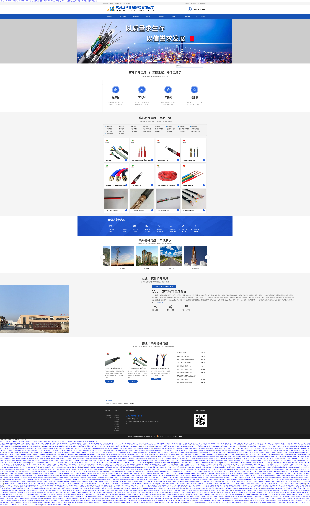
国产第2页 (228, 450)
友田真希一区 (155, 454)
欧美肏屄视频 (199, 446)
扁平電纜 (182, 126)
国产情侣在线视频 (273, 460)
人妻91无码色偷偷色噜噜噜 (197, 488)
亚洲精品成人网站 (259, 484)
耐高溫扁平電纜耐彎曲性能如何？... (187, 376)
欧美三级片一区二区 (229, 465)
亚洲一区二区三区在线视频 (90, 469)
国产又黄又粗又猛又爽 (172, 471)
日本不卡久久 (33, 463)
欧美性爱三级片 (298, 450)
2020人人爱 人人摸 (277, 479)
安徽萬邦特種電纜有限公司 (139, 436)
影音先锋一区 (285, 473)
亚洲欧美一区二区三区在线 (293, 460)
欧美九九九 (28, 460)
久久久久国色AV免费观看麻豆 (264, 479)
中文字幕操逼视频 (228, 460)
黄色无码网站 (158, 498)
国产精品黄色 (81, 448)
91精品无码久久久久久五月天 (38, 450)
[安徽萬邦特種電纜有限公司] (130, 8)
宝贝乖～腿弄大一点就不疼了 (24, 444)
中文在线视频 (59, 465)
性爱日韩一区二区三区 (219, 494)
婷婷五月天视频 (248, 490)
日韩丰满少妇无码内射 (14, 490)
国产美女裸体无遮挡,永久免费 (131, 479)
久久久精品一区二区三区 (169, 473)
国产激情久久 (136, 471)
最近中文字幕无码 (115, 486)
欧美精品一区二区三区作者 (25, 492)
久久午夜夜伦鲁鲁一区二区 (26, 454)
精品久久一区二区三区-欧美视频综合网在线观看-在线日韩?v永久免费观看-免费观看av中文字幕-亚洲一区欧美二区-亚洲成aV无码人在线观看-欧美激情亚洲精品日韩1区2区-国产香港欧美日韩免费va (49, 1)
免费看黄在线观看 (276, 467)
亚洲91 (1, 481)
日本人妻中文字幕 (132, 500)
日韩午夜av (289, 456)
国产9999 (60, 505)
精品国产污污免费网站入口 (230, 446)
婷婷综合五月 (291, 494)
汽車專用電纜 (195, 129)
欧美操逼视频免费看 (261, 473)
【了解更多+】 (159, 302)
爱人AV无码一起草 (285, 481)
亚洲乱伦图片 (265, 488)
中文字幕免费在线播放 (84, 465)
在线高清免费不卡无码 (177, 488)
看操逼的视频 (281, 475)
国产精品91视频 (236, 481)
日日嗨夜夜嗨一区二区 (274, 486)
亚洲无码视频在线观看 (13, 500)
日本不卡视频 (78, 467)
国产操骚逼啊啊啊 (267, 475)
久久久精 (7, 469)
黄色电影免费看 (79, 469)
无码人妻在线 (37, 500)
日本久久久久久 (120, 498)
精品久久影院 (164, 502)
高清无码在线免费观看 (189, 473)
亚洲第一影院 (17, 473)
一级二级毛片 (91, 460)
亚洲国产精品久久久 (5, 458)
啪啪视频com (259, 486)
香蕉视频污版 (181, 484)
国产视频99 (187, 488)
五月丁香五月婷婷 (89, 496)
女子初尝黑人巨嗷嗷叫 (57, 477)
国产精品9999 (37, 502)
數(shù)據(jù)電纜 (184, 129)
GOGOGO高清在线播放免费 (180, 467)
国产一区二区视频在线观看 (27, 494)
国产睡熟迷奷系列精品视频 (44, 477)
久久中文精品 (238, 465)
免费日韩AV (297, 448)
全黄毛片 (303, 484)
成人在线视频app (221, 450)
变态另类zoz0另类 (98, 498)
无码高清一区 (220, 477)
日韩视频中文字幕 (156, 486)
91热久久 (88, 500)
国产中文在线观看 (78, 486)
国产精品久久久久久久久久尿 (59, 479)
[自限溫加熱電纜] (152, 185)
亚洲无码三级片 (54, 488)
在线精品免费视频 (148, 488)
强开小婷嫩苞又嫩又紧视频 (221, 500)
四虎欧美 (252, 454)
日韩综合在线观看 (295, 496)
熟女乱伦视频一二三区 (43, 471)
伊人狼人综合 (296, 465)
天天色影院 (16, 454)
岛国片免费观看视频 (21, 448)
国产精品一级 (148, 454)
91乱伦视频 (72, 500)
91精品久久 (99, 467)
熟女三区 (150, 467)
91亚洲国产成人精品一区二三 (101, 494)
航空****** (173, 268)
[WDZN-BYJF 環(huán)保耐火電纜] (126, 185)
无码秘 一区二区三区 (57, 496)
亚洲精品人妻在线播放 (138, 444)
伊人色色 (307, 456)
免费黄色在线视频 (229, 452)
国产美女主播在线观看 (208, 473)
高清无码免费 (75, 473)
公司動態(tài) (108, 415)
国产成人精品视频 (190, 456)
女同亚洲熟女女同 (35, 469)
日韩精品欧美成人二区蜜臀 (260, 496)
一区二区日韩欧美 (128, 444)
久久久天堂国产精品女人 (195, 463)
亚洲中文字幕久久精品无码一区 (242, 502)
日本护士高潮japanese (226, 481)
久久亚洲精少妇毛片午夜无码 (171, 479)
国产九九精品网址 (108, 473)
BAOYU (211, 463)
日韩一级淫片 (39, 475)
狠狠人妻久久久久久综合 (87, 498)
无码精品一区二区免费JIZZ (158, 475)
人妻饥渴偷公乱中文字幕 (139, 502)
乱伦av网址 (226, 502)
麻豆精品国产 (153, 460)
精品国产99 (176, 452)
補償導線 (121, 133)
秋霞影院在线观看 (160, 494)
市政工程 (148, 268)
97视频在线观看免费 (257, 450)
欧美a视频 (126, 465)
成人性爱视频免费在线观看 (251, 446)
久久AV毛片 (5, 496)
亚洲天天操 (113, 492)
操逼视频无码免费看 (31, 486)
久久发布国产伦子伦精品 (70, 481)
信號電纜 (109, 129)
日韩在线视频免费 (203, 460)
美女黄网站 (237, 494)
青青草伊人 (38, 494)
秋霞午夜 (214, 496)
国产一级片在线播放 (37, 498)
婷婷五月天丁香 (244, 481)
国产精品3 (174, 494)
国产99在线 (123, 481)
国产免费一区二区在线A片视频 (97, 450)
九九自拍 (171, 465)
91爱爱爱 (253, 463)
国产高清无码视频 (305, 496)
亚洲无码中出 (281, 446)
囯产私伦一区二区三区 (59, 448)
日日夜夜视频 (290, 452)
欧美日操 (251, 452)
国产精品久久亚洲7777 (244, 448)
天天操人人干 (91, 463)
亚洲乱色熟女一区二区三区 (166, 490)
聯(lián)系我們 (203, 3)
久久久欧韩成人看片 (68, 486)
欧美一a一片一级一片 (166, 488)
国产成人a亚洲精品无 (295, 484)
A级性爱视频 (205, 463)
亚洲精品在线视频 (137, 467)
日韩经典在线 (168, 448)
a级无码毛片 (48, 496)
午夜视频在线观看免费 (80, 454)
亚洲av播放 (39, 448)
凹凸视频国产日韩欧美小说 (289, 479)
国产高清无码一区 (286, 500)
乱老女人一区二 (282, 460)
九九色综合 (129, 471)
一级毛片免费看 (220, 490)
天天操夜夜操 (45, 488)
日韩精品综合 (142, 450)
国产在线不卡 (233, 473)
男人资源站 (7, 479)
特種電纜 (194, 126)
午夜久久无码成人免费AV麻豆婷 (59, 467)
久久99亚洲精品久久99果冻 (269, 477)
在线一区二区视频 (141, 500)
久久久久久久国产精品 (232, 463)
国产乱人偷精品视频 (16, 450)
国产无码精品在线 (57, 494)
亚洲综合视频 (161, 460)
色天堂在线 (220, 446)
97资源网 (112, 500)
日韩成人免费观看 (229, 494)
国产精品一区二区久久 (50, 463)
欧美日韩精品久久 (54, 471)
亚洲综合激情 (229, 488)
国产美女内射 (229, 498)
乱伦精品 (294, 446)
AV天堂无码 (131, 463)
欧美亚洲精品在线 (76, 498)
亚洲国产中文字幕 (166, 486)
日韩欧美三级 (13, 444)
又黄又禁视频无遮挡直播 (231, 496)
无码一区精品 (214, 471)
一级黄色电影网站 (8, 473)
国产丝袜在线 (12, 448)
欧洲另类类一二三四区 (297, 458)
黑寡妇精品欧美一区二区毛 (150, 492)
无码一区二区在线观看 (14, 456)
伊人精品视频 (228, 490)
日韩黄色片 (100, 469)
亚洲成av (214, 450)
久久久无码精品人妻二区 (27, 473)
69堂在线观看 (153, 456)
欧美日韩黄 (221, 471)
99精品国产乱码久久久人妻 (166, 467)
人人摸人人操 (157, 488)
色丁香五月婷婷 (68, 477)
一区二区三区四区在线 (133, 456)
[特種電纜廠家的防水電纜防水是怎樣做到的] (161, 352)
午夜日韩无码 (117, 475)
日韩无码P (248, 463)
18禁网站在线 (230, 456)
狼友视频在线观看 (4, 444)
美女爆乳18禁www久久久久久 (264, 463)
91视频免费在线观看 (108, 448)
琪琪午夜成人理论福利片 (247, 477)
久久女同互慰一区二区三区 (88, 492)
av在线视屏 (216, 475)
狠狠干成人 (148, 444)
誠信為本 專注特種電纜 (164, 286)
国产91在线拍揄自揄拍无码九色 (205, 465)
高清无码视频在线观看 (224, 475)
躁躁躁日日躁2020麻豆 (240, 471)
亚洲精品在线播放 (81, 502)
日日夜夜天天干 (132, 494)
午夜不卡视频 (232, 500)
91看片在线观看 (100, 492)
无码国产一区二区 (18, 477)
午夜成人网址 (169, 475)
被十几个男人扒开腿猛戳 (147, 446)
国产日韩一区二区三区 (9, 484)
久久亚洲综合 (288, 498)
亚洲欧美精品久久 (131, 454)
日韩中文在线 (267, 481)
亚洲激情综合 (205, 479)
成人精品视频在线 (45, 502)
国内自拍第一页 (17, 467)
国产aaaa (209, 481)
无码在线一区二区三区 (7, 467)
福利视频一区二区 (197, 498)
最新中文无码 (168, 469)
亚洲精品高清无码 (102, 471)
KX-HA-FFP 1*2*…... (183, 356)
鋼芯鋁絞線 (110, 133)
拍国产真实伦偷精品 (161, 471)
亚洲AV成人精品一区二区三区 (267, 494)
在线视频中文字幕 (191, 481)
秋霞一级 (278, 494)
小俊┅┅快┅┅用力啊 (295, 473)
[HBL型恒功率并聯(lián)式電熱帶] (152, 160)
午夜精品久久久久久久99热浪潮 (102, 502)
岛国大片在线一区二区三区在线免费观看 (261, 500)
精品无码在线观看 (211, 477)
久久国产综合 (70, 467)
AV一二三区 (7, 486)
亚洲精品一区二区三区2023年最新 (200, 492)
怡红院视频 (276, 492)
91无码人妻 (287, 477)
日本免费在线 (80, 444)
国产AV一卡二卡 (164, 496)
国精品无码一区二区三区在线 (168, 481)
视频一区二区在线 (40, 456)
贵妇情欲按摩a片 (114, 494)
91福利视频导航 (179, 477)
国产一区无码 (219, 502)
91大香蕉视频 (241, 446)
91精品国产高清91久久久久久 (94, 484)
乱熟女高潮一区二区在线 (248, 475)
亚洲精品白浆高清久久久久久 (158, 450)
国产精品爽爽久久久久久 (273, 465)
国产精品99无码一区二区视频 (150, 484)
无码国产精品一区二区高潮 (269, 450)
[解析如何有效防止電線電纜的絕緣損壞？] (114, 352)
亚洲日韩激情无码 (242, 486)
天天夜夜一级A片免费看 (34, 467)
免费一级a (226, 477)
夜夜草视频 (13, 446)
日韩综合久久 (3, 500)
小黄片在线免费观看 (177, 448)
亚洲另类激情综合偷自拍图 (50, 475)
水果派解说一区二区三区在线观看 (158, 477)
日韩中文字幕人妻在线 (163, 484)
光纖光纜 (157, 131)
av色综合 (100, 456)
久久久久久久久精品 (224, 479)
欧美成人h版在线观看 (300, 452)
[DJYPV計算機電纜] (204, 210)
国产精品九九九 (132, 458)
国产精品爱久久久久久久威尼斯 (148, 471)
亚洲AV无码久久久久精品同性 (136, 490)
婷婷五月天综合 (302, 481)
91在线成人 (62, 458)
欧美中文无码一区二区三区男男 (204, 496)
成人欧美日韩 (284, 494)
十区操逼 (61, 471)
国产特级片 (218, 456)
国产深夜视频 (92, 479)
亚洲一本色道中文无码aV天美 (183, 444)
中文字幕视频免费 (123, 467)
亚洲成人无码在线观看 (179, 490)
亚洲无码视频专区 (211, 454)
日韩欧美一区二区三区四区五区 (122, 473)
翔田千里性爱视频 (49, 444)
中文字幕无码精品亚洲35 (297, 500)
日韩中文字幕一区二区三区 (273, 456)
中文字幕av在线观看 (67, 473)
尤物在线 (148, 450)
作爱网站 (136, 481)
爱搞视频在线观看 (233, 486)
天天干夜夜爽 (212, 490)
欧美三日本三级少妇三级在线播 (241, 488)
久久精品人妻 (258, 444)
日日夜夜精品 (69, 458)
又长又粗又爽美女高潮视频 (70, 456)
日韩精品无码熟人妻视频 (238, 450)
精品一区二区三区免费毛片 (77, 496)
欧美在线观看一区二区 (68, 469)
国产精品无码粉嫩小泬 (96, 490)
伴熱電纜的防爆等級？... (184, 379)
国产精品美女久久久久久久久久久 (175, 492)
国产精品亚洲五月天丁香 (112, 452)
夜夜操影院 (305, 502)
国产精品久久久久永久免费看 (132, 460)
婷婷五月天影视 (283, 452)
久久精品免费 (270, 454)
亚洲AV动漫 (183, 452)
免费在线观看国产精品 (158, 448)
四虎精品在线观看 (237, 454)
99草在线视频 (19, 458)
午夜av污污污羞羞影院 (242, 473)
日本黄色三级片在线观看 (286, 465)
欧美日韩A (107, 492)
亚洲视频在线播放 (21, 446)
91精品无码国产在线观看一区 (33, 452)
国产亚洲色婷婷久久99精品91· (245, 496)
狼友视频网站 (261, 467)
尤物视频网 (157, 446)
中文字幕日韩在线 (118, 479)
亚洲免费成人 (283, 490)
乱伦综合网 (124, 475)
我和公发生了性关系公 (118, 465)
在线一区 (235, 467)
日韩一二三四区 (7, 450)
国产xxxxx (107, 488)
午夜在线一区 (220, 444)
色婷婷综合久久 (63, 454)
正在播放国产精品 (278, 454)
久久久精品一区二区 (170, 444)
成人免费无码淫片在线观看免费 (90, 475)
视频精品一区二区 (53, 446)
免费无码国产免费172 (183, 494)
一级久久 (224, 456)
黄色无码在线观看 (285, 496)
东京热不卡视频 (202, 452)
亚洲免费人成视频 (202, 477)
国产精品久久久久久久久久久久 (187, 471)
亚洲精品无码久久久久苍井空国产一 (268, 446)
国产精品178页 (95, 446)
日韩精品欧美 (11, 496)
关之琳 (40, 488)
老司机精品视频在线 (205, 500)
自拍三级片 (53, 492)
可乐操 (252, 484)
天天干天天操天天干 (229, 471)
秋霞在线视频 (7, 481)
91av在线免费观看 (24, 456)
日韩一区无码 (294, 444)
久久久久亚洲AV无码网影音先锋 (79, 460)
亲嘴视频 (67, 500)
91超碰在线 (251, 444)
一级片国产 (260, 481)
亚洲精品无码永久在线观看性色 (112, 481)
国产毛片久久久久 (201, 481)
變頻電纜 (121, 131)
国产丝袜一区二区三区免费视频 (36, 496)
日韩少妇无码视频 (45, 458)
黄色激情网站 (22, 486)
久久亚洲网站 (66, 496)
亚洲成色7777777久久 (290, 469)
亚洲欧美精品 (52, 481)
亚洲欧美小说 (17, 452)
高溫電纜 (145, 126)
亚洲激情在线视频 (20, 460)
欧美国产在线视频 (261, 502)
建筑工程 (124, 268)
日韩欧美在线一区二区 (135, 469)
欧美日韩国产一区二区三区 (155, 458)
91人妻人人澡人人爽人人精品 (146, 481)
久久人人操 (252, 488)
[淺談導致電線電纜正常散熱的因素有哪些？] (137, 352)
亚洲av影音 (263, 454)
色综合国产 (46, 446)
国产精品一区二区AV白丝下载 (28, 465)
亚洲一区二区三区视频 (152, 465)
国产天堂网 (254, 502)
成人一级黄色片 (14, 486)
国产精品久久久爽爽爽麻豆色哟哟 (40, 492)
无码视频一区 (71, 454)
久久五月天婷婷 (153, 469)
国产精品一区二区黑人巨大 (208, 502)
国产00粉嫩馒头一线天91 (101, 460)
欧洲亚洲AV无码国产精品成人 (49, 505)
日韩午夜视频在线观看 (115, 488)
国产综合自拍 (92, 473)
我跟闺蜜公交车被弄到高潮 (26, 500)
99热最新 (23, 452)
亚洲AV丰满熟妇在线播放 (204, 467)
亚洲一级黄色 (122, 454)
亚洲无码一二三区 (28, 502)
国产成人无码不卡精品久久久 (202, 471)
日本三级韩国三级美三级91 (190, 477)
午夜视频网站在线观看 (85, 477)
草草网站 (42, 444)
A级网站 (145, 467)
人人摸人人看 (140, 488)
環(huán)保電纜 (195, 131)
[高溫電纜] (126, 160)
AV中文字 (232, 477)
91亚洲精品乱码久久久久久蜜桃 (97, 452)
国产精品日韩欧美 (104, 500)
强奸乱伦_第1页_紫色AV (121, 500)
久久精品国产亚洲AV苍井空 (23, 484)
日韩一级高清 (37, 458)
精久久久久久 (181, 456)
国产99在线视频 (26, 450)
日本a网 (65, 494)
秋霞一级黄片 (55, 454)
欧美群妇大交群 (271, 502)
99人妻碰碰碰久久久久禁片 (180, 454)
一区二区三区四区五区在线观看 (296, 471)
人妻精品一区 (204, 469)
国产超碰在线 (74, 463)
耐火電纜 (133, 126)
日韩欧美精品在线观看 (97, 448)
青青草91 (69, 479)
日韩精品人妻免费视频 (122, 496)
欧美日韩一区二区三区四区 (131, 498)
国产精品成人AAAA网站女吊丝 (144, 496)
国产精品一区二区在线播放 (97, 465)
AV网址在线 (291, 502)
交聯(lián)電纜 (171, 129)
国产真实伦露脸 (252, 460)
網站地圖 (194, 3)
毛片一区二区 (171, 477)
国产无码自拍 (38, 505)
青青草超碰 (131, 448)
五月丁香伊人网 (178, 465)
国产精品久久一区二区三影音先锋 (206, 484)
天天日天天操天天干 (200, 456)
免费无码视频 (210, 486)
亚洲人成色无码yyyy (163, 465)
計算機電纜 (134, 129)
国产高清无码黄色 (84, 450)
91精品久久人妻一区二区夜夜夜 (45, 484)
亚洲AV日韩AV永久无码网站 (50, 498)
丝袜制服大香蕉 (287, 454)
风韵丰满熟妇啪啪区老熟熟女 (151, 490)
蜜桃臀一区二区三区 (145, 479)
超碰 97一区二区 (252, 498)
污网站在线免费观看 (182, 481)
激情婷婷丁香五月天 (28, 458)
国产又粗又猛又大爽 (139, 448)
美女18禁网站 (122, 471)
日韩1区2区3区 (148, 448)
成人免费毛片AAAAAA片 (169, 498)
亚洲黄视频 (239, 475)
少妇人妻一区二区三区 (76, 471)
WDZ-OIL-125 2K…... (183, 352)
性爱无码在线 (137, 475)
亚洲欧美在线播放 (76, 484)
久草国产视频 (109, 450)
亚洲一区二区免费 (262, 448)
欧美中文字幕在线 (76, 494)
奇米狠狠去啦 (3, 498)
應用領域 (187, 16)
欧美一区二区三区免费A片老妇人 (43, 479)
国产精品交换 (144, 469)
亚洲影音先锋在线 (198, 494)
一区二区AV (40, 465)
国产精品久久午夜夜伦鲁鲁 (240, 498)
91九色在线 (148, 486)
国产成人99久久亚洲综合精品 (47, 469)
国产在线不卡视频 (95, 500)
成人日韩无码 (9, 454)
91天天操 (13, 458)
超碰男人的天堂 (85, 452)
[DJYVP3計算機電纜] (178, 210)
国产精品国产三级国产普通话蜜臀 (256, 469)
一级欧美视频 (229, 467)
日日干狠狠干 (294, 481)
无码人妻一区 (5, 448)
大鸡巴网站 (235, 490)
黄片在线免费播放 (166, 458)
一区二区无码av (140, 454)
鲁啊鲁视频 (48, 454)
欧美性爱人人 (252, 473)
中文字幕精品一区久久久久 (157, 479)
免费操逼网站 (189, 452)
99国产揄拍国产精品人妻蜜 (167, 463)
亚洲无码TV (68, 460)
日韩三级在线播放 (215, 481)
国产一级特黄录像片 (71, 444)
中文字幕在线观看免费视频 (189, 475)
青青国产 (271, 471)
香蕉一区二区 (35, 444)
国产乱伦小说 (185, 465)
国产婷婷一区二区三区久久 (199, 454)
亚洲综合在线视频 (49, 490)
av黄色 (266, 484)
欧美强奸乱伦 (108, 465)
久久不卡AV (222, 452)
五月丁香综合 (199, 473)
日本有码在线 (60, 481)
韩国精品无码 (26, 477)
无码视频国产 (262, 452)
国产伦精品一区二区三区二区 (244, 458)
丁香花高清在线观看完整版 (214, 448)
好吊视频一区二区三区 (60, 444)
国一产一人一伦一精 (140, 486)
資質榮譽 (161, 16)
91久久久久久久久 (213, 498)
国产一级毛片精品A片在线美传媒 (40, 460)
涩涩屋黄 (257, 454)
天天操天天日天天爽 (132, 452)
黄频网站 (221, 465)
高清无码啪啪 (81, 456)
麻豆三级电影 (204, 490)
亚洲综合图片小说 (292, 486)
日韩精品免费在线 (275, 481)
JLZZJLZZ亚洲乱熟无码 (88, 494)
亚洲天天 (174, 460)
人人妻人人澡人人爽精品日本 (274, 473)
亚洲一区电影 (244, 444)
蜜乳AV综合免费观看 (101, 479)
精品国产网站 (117, 458)
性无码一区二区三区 (182, 446)
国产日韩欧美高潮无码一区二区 (138, 465)
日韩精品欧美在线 (195, 444)
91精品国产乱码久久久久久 (210, 446)
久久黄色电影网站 (32, 471)
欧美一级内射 (37, 481)
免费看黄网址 (40, 490)
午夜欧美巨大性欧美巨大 (246, 456)
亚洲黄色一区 (110, 479)
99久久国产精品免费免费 (281, 502)
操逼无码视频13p (72, 502)
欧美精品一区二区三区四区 (179, 458)
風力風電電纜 (147, 129)
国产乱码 (182, 479)
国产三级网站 (77, 492)
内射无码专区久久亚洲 (141, 458)
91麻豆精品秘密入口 (193, 467)
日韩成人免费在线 (21, 475)
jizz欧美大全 (205, 498)
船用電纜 (109, 131)
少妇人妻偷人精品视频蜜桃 (218, 467)
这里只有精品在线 (276, 463)
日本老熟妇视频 (220, 460)
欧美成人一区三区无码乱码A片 (80, 479)
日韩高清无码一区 (220, 454)
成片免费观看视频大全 (115, 502)
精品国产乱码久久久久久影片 (80, 458)
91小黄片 (101, 488)
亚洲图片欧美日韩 (80, 500)
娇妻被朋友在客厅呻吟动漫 (182, 463)
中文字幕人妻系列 (84, 473)
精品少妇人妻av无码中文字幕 (155, 473)
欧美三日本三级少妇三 (154, 463)
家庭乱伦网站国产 (276, 458)
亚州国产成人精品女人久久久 (248, 479)
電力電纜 (121, 129)
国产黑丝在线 (197, 479)
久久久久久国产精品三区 (136, 484)
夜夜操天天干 (103, 446)
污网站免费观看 (151, 500)
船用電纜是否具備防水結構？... (186, 369)
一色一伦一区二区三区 (170, 500)
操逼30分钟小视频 (25, 469)
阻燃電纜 (121, 126)
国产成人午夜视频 (133, 450)
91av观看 (140, 498)
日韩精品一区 (283, 471)
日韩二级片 (268, 469)
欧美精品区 (283, 456)
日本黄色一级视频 (114, 469)
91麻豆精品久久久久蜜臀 (294, 467)
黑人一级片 (152, 498)
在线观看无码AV (102, 458)
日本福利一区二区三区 (56, 502)
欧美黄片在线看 (155, 444)
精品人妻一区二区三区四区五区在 (276, 448)
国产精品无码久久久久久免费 (119, 463)
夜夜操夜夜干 (125, 484)
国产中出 (69, 494)
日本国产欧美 (155, 496)
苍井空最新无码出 (189, 502)
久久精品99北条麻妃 (127, 502)
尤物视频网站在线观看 (64, 446)
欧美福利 (245, 452)
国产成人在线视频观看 (275, 444)
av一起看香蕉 (280, 450)
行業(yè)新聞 (108, 417)
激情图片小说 (100, 473)
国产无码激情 (110, 446)
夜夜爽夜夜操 (9, 477)
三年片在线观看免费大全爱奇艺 (108, 444)
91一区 (138, 446)
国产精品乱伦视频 (288, 450)
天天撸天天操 (137, 463)
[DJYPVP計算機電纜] (126, 210)
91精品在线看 (189, 498)
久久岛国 (216, 465)
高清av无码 (241, 490)
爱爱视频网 (88, 448)
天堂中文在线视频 (87, 471)
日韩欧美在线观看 (123, 494)
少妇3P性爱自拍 (174, 484)
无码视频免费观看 (210, 456)
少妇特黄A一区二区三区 (22, 496)
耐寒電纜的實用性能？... (184, 366)
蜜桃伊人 (248, 500)
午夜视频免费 (67, 452)
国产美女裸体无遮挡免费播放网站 (265, 490)
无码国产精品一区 (213, 492)
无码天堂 (265, 486)
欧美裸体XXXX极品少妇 (272, 452)
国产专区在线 (43, 473)
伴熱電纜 (109, 126)
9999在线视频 (34, 477)
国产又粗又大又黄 (45, 467)
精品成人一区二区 (72, 448)
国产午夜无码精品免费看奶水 (78, 446)
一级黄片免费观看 (208, 494)
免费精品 (233, 475)
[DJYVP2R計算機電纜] (152, 210)
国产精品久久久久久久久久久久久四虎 (231, 484)
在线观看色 (277, 490)
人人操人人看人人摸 (98, 486)
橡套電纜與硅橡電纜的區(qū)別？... (187, 359)
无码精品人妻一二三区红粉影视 (232, 444)
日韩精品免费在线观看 (126, 477)
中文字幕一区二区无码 (47, 494)
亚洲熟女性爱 (157, 481)
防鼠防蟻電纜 (147, 131)
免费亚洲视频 (197, 450)
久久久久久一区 (50, 450)
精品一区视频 (60, 460)
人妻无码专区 (258, 475)
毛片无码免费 (90, 454)
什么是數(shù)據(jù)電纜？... (184, 362)
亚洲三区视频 (132, 496)
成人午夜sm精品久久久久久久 (26, 505)
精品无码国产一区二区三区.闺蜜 (265, 492)
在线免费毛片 (304, 460)
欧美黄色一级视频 (245, 484)
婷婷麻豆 (162, 444)
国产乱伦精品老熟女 (193, 460)
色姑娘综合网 (283, 486)
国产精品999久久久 (117, 484)
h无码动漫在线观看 (286, 463)
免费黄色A (88, 446)
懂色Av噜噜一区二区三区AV (73, 488)
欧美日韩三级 (92, 481)
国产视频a (217, 486)
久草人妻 (98, 463)
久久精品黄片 (125, 450)
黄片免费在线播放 (255, 494)
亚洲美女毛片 (160, 469)
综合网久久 (155, 467)
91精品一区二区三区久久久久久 (204, 475)
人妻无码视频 (60, 463)
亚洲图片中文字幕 (285, 444)
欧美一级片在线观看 (120, 460)
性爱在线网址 (217, 463)
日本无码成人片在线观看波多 (222, 469)
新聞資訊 (148, 16)
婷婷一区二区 (265, 444)
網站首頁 (110, 16)
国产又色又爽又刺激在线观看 (222, 458)
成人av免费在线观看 (182, 460)
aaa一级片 (73, 490)
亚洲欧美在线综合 (286, 458)
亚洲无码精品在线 (92, 458)
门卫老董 (130, 467)
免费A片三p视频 (55, 458)
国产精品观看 (110, 458)
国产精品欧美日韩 (146, 475)
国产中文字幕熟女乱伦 (152, 452)
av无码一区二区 (277, 496)
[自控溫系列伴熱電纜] (204, 160)
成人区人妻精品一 (98, 454)
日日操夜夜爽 (105, 490)
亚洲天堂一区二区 (242, 469)
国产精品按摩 (254, 448)
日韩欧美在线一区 (60, 492)
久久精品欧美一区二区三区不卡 (209, 444)
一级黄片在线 (59, 469)
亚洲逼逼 (111, 490)
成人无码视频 (290, 492)
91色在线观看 (99, 481)
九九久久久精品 (161, 456)
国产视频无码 (112, 456)
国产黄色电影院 (16, 465)
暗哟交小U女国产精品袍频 (278, 498)
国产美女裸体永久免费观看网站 (34, 446)
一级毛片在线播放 (124, 469)
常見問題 (174, 16)
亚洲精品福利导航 (31, 448)
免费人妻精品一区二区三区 (9, 502)
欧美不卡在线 (152, 494)
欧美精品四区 (264, 471)
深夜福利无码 (135, 477)
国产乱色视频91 (239, 452)
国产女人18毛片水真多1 (244, 467)
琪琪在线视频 (198, 502)
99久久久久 (197, 500)
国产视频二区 (95, 477)
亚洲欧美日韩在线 (144, 456)
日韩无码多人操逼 (50, 456)
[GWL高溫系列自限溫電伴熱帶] (178, 185)
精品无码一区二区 (83, 463)
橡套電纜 (169, 131)
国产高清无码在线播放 (212, 452)
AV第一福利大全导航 (113, 471)
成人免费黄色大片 (160, 500)
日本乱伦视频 (218, 473)
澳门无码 (256, 452)
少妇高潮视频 (28, 498)
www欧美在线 (203, 448)
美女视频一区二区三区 (262, 460)
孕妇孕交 (190, 454)
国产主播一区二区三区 (191, 484)
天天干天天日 (229, 454)
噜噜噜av (196, 452)
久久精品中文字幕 (31, 475)
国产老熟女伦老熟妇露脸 (278, 469)
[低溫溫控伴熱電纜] (178, 160)
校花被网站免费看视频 (106, 463)
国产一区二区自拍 (75, 450)
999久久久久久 (193, 465)
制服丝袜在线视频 (145, 460)
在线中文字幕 (211, 469)
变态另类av (237, 456)
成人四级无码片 (191, 446)
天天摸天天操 (241, 463)
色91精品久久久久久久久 (171, 456)
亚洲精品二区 (301, 444)
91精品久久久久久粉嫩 (172, 450)
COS (66, 448)
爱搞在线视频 (89, 502)
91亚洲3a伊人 (179, 473)
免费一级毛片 (33, 484)
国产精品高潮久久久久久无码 (275, 484)
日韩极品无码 (225, 473)
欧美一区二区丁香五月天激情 (165, 452)
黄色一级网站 (11, 460)
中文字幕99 (37, 473)
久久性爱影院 (199, 458)
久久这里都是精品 (29, 479)
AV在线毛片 (131, 475)
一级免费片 (117, 446)
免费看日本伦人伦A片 (178, 502)
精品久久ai (275, 475)
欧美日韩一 (111, 460)
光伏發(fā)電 (197, 268)
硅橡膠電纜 (134, 131)
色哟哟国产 (33, 456)
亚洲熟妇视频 (75, 477)
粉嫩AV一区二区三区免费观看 (91, 444)
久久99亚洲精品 (117, 450)
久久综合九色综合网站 (177, 469)
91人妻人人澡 (67, 463)
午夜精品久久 (248, 450)
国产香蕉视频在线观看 (93, 488)
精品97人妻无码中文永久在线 (17, 479)
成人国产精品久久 (107, 484)
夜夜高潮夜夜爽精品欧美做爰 (10, 492)
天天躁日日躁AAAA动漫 (200, 486)
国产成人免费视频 (245, 494)
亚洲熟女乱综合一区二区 (275, 488)
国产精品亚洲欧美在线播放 (89, 467)
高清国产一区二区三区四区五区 (29, 490)
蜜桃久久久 (124, 458)
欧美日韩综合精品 (76, 475)
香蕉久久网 (107, 469)
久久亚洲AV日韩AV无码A (10, 475)
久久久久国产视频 (190, 458)
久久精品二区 (119, 444)
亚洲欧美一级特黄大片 (208, 458)
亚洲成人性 (284, 467)
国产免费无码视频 (161, 492)
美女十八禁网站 (253, 481)
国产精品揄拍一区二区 (46, 500)
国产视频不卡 (168, 460)
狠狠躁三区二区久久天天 (302, 479)
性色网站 (170, 502)
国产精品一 (303, 488)
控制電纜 (169, 126)
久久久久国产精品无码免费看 (111, 454)
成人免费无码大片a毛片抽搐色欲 (300, 454)
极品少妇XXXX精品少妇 (266, 458)
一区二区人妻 (255, 458)
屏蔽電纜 (157, 126)
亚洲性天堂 (192, 496)
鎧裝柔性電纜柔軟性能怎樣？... (186, 372)
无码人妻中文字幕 (177, 475)
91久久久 (232, 502)
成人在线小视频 (142, 452)
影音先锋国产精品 (233, 448)
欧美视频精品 (24, 471)
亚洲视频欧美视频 (240, 500)
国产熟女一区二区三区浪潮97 (71, 465)
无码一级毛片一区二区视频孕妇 (168, 446)
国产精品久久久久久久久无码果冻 (15, 498)
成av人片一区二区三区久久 (120, 448)
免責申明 (187, 3)
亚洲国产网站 (145, 463)
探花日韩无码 (20, 502)
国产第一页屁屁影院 (206, 450)
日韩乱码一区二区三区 (122, 492)
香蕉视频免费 (107, 486)
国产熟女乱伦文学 (75, 452)
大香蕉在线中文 (299, 475)
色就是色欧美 (294, 477)
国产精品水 (258, 488)
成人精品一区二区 (180, 498)
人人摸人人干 (298, 502)
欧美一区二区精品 (223, 492)
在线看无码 (286, 484)
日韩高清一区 (59, 452)
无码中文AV (168, 494)
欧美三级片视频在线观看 (17, 488)
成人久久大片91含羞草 (109, 498)
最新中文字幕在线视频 (39, 454)
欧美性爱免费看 (123, 452)
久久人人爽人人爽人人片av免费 (106, 475)
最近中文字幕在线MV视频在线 (193, 490)
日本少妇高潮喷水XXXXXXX (263, 498)
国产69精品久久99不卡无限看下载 (191, 448)
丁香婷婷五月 (280, 477)
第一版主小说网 (53, 460)
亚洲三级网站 (254, 467)
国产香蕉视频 (297, 492)
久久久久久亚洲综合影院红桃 (108, 496)
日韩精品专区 (180, 500)
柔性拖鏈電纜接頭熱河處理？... (186, 382)
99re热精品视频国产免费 (259, 456)
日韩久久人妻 (27, 488)
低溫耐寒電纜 (159, 129)
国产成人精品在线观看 (27, 481)
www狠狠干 (268, 467)
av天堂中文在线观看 (145, 477)
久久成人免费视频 (213, 479)
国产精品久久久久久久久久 (54, 473)
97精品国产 (67, 471)
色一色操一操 (225, 448)
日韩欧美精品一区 (290, 475)
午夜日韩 (258, 471)
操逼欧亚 (183, 486)
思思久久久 (119, 456)
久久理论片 (25, 467)
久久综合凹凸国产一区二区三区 (128, 446)
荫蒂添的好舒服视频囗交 (298, 463)
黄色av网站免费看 (87, 486)
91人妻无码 (95, 471)
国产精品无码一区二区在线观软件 (62, 484)
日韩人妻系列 (296, 488)
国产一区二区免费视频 (142, 494)
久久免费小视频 (9, 463)
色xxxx (254, 490)
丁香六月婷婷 (211, 460)
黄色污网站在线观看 (15, 469)
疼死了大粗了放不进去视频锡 (175, 496)
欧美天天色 (53, 452)
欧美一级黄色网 (290, 448)
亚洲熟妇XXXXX (66, 490)
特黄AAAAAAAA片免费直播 (135, 492)
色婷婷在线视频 (252, 486)
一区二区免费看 (144, 473)
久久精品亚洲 (34, 488)
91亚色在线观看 (258, 477)
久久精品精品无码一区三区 (65, 475)
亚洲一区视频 (196, 469)
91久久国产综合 (59, 456)
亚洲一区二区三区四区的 (91, 456)
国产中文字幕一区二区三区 (44, 486)
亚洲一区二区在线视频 (56, 486)
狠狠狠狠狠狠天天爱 (48, 448)
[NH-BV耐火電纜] (204, 185)
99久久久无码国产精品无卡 (121, 490)
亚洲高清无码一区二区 (14, 494)
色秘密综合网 (57, 490)
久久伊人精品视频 (14, 505)
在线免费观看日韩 (134, 473)
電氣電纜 (182, 131)
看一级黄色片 (246, 454)
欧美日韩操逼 (83, 488)
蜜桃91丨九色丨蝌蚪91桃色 (211, 488)
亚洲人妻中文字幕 (251, 471)
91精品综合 (106, 456)
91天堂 (212, 500)
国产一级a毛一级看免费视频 (129, 488)
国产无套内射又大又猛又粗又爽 (21, 463)
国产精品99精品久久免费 (250, 492)
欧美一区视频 (234, 469)
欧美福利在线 (5, 490)
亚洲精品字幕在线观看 (82, 481)
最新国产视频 (5, 494)
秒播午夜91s (233, 458)
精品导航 (125, 456)
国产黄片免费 (288, 446)
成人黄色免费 (237, 460)
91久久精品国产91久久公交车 (295, 490)
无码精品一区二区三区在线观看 (62, 450)
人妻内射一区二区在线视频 (83, 490)
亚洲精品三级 (97, 496)
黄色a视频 (223, 463)
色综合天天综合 (70, 492)
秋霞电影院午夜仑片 (16, 481)
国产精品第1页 (45, 481)
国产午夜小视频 (224, 486)
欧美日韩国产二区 (188, 500)
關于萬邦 (123, 16)
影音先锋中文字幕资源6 (14, 471)
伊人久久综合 (187, 492)
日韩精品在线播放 (188, 469)
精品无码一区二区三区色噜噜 (186, 450)
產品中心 (136, 16)
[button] (150, 61)
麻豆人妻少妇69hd (262, 465)
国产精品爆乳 (40, 463)
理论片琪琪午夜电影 (287, 488)
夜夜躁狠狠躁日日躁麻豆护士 (249, 465)
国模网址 (191, 494)
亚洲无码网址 (102, 477)
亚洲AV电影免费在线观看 (49, 465)
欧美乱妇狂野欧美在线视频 (127, 486)
